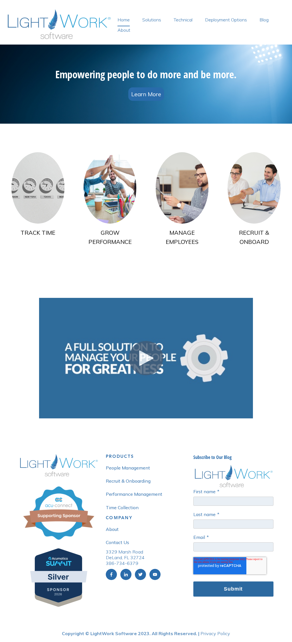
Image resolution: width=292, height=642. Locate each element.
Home (123, 20)
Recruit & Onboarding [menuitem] (128, 481)
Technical (183, 20)
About (123, 30)
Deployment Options (226, 20)
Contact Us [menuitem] (117, 542)
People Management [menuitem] (128, 468)
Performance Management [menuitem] (134, 494)
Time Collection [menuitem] (122, 507)
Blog (264, 20)
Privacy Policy (215, 633)
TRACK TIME (38, 232)
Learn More (146, 94)
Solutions (151, 20)
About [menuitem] (112, 529)
